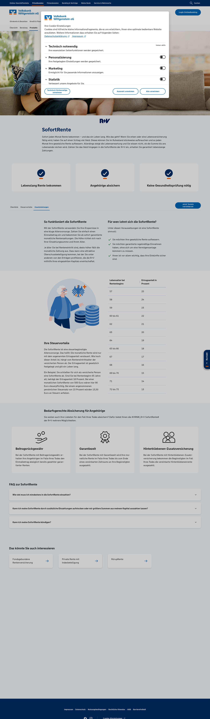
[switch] (163, 57)
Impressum (78, 36)
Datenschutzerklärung (55, 36)
